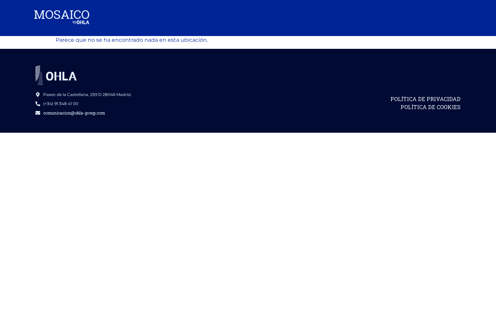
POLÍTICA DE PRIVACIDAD (425, 98)
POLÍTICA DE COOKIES (431, 106)
